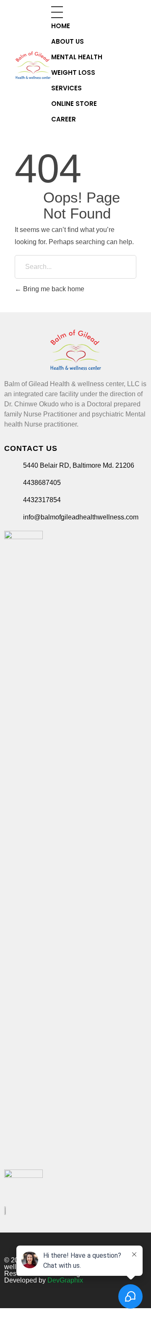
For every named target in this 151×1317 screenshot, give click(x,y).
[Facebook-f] (134, 1243)
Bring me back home (52, 288)
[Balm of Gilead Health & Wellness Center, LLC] (33, 65)
